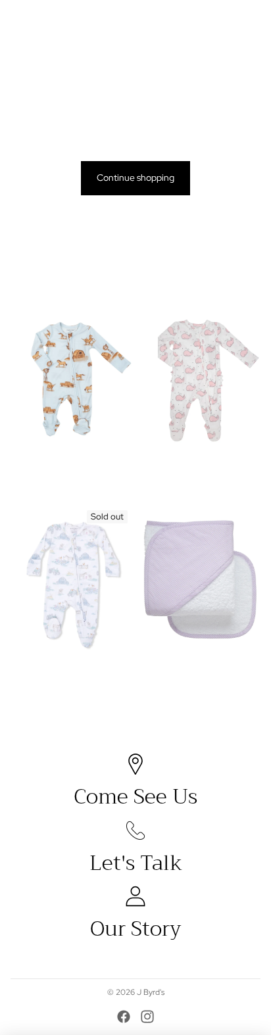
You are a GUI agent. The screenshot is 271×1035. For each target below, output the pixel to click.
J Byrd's (150, 992)
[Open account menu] (226, 19)
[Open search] (43, 19)
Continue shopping (135, 177)
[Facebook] (124, 1016)
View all (245, 278)
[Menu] (15, 20)
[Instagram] (147, 1016)
